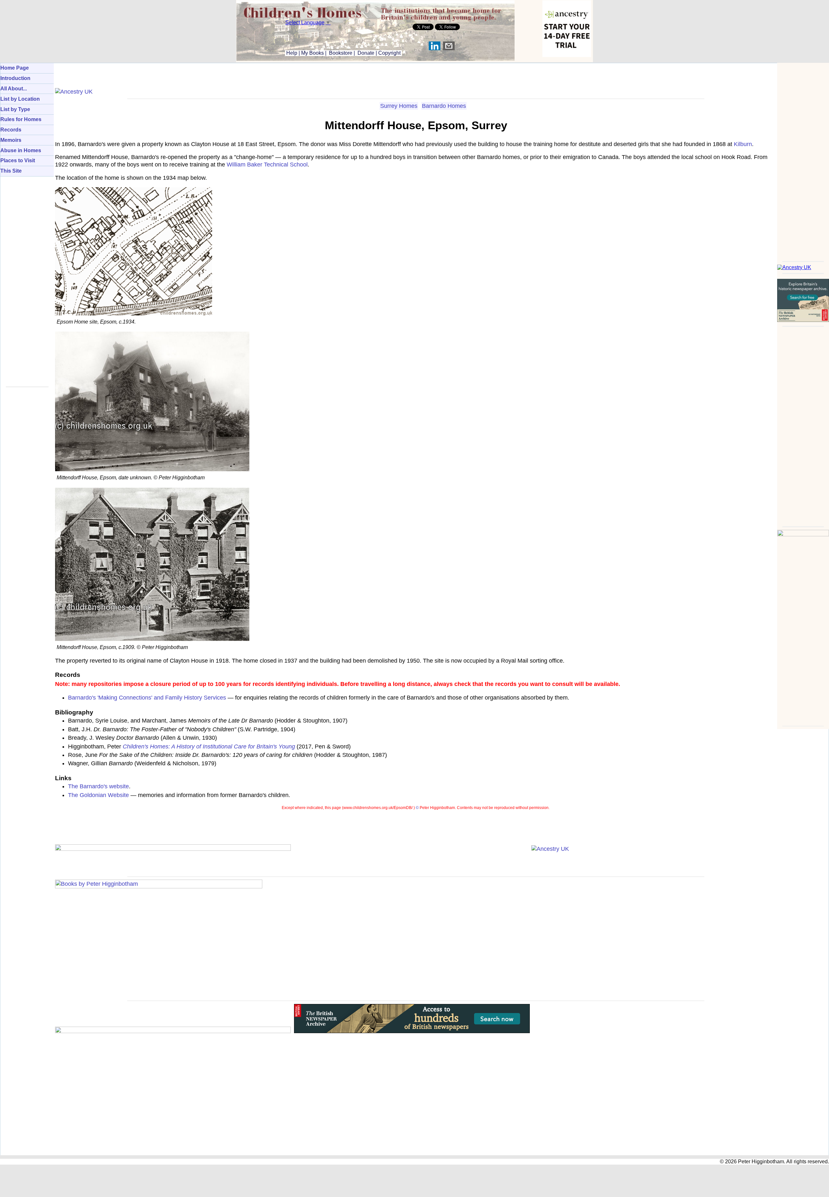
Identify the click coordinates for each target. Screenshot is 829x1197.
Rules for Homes (20, 119)
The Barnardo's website (98, 786)
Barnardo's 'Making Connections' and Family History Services (147, 697)
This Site (11, 171)
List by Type (15, 109)
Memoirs (10, 140)
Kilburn (743, 144)
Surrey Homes (398, 106)
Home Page (14, 68)
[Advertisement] (803, 160)
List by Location (20, 99)
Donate (366, 53)
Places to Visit (17, 160)
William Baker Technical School (267, 164)
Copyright (389, 53)
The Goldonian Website (98, 795)
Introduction (15, 78)
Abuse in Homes (20, 150)
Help (291, 53)
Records (10, 129)
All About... (13, 88)
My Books (312, 53)
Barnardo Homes (444, 106)
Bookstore (340, 53)
